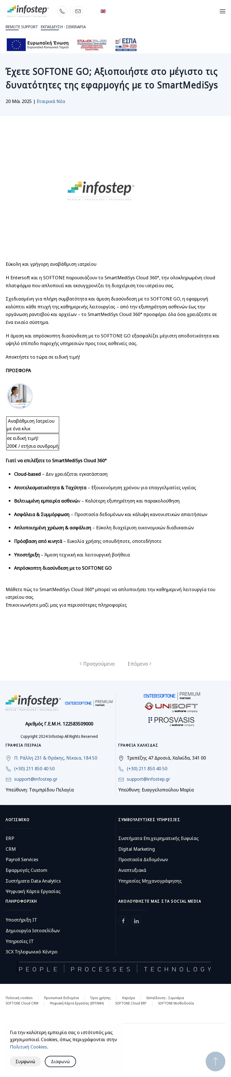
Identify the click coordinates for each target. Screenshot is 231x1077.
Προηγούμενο (99, 663)
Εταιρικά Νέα (51, 101)
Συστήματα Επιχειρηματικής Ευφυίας (158, 838)
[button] (222, 11)
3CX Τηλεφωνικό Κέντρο (31, 951)
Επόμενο (138, 663)
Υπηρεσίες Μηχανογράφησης (150, 881)
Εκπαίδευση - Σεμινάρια (165, 997)
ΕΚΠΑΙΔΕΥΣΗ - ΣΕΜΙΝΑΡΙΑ (63, 26)
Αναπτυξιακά (132, 870)
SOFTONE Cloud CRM (22, 1003)
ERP (10, 838)
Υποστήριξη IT (21, 919)
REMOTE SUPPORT (22, 26)
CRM (11, 849)
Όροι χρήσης (100, 997)
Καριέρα (128, 997)
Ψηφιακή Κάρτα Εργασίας (33, 891)
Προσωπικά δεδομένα (61, 997)
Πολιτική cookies (19, 997)
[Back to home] (28, 11)
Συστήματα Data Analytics (33, 881)
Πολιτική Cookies (28, 1046)
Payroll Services (22, 859)
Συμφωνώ (25, 1061)
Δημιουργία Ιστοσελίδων (33, 930)
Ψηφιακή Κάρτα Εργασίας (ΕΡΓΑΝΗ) (77, 1003)
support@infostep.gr (35, 779)
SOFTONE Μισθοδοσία (176, 1003)
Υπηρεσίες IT (20, 941)
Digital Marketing (136, 849)
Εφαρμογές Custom (26, 870)
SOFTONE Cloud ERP (130, 1003)
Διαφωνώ (60, 1061)
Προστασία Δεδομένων (143, 859)
